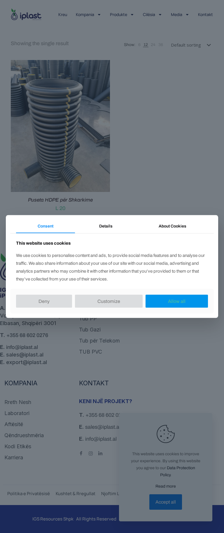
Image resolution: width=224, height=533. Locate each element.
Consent (45, 226)
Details (106, 226)
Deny (44, 301)
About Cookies (172, 226)
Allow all (177, 301)
